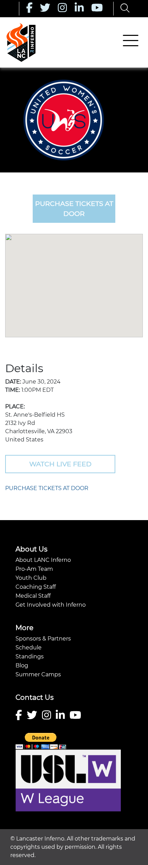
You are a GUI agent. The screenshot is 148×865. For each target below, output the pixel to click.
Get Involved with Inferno (50, 604)
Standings (29, 656)
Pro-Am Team (34, 569)
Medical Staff (33, 596)
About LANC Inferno (43, 560)
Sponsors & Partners (43, 638)
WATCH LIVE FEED (60, 464)
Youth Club (30, 578)
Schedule (28, 647)
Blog (21, 665)
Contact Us (34, 697)
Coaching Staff (35, 587)
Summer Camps (38, 674)
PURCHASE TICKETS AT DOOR (46, 488)
